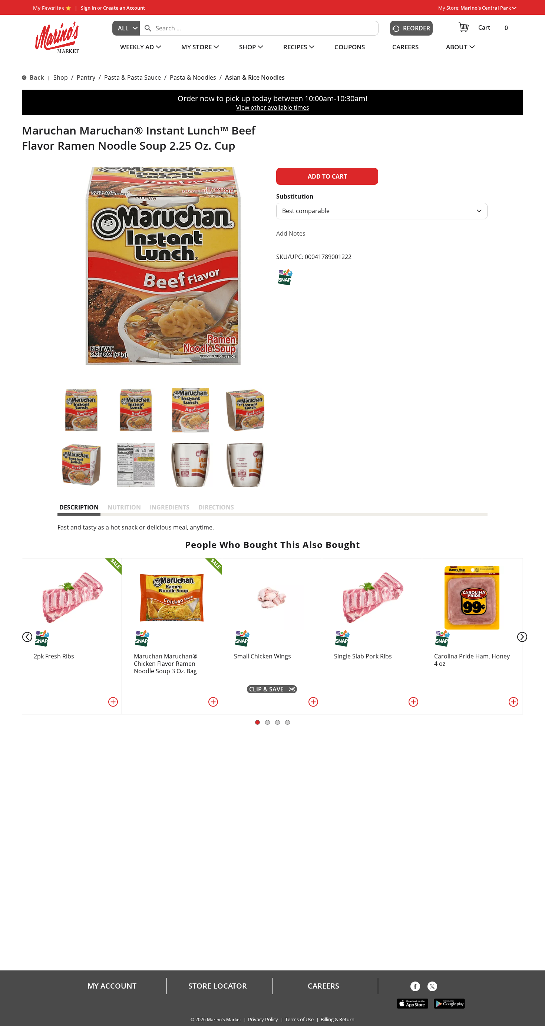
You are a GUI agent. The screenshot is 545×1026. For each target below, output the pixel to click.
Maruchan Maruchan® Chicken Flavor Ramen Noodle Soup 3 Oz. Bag (165, 663)
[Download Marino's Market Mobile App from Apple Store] (412, 1003)
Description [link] (79, 507)
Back (36, 77)
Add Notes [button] (290, 233)
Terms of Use (299, 1019)
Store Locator (217, 986)
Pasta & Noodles (193, 77)
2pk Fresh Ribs (54, 656)
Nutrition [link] (124, 507)
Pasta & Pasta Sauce (132, 77)
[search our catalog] (148, 28)
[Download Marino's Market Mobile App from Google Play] (449, 1003)
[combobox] (126, 28)
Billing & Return (337, 1019)
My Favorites (48, 7)
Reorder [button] (416, 28)
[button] (488, 7)
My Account (111, 986)
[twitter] (432, 988)
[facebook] (415, 988)
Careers (323, 986)
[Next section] (524, 636)
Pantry (86, 77)
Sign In (88, 7)
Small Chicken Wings (262, 656)
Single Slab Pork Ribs (363, 656)
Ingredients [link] (169, 507)
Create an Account (124, 7)
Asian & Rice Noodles (255, 77)
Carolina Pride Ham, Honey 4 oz (472, 660)
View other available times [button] (272, 107)
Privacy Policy (263, 1019)
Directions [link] (216, 507)
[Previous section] (21, 636)
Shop (60, 77)
